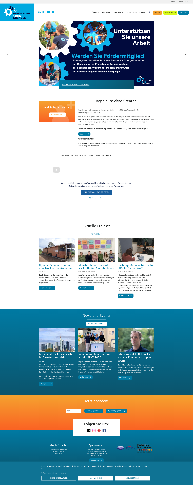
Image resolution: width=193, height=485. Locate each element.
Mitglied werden (170, 12)
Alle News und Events (95, 324)
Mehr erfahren (46, 288)
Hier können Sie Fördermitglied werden (75, 84)
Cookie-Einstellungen (59, 478)
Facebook (52, 12)
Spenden (157, 12)
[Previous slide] (7, 55)
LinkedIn (39, 12)
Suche (149, 12)
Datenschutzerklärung (49, 473)
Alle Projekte (95, 234)
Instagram (43, 12)
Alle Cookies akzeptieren (96, 198)
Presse (142, 12)
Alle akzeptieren (133, 478)
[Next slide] (185, 55)
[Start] (17, 12)
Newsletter (180, 2)
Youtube (48, 12)
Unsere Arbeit (118, 12)
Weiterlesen (45, 384)
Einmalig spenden (92, 411)
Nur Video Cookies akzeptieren (96, 192)
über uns (83, 134)
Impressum (63, 473)
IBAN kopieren (95, 460)
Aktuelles (106, 12)
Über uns (95, 12)
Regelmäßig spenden (115, 411)
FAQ (186, 2)
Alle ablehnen (96, 478)
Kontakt (172, 2)
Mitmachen (132, 12)
